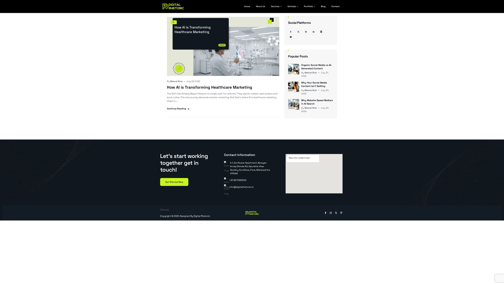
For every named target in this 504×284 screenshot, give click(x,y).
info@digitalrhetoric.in (241, 187)
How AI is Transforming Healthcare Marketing (209, 87)
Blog (323, 6)
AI (173, 22)
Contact (335, 6)
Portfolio (308, 6)
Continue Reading (176, 108)
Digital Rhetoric (202, 216)
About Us (260, 6)
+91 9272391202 (237, 180)
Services (275, 6)
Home (247, 6)
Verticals (291, 6)
